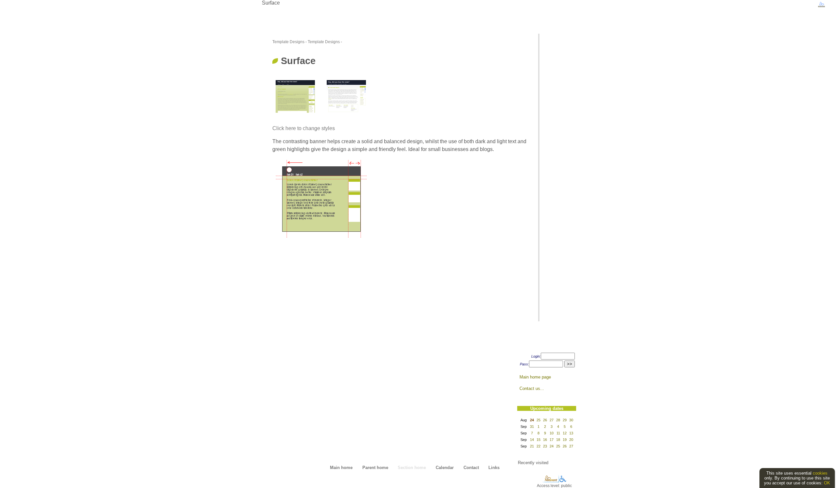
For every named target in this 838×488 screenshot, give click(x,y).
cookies (820, 473)
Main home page (535, 377)
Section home (412, 467)
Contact (471, 467)
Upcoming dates (546, 408)
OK (827, 482)
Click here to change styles (303, 128)
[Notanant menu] (550, 481)
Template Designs (288, 42)
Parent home (375, 467)
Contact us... (531, 388)
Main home (341, 467)
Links (494, 467)
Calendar (445, 467)
